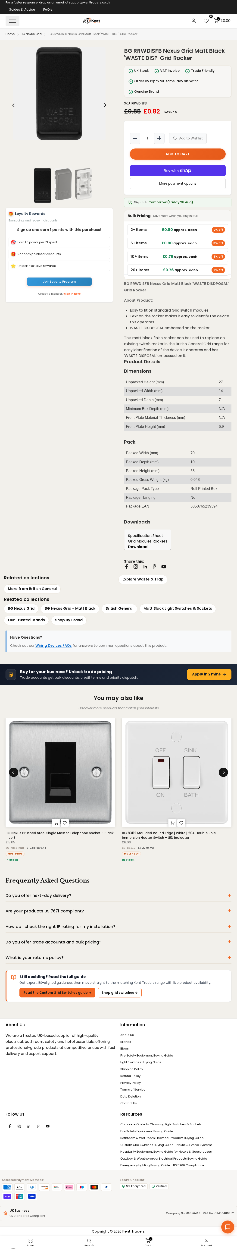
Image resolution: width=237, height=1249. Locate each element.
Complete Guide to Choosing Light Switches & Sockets (161, 1124)
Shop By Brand (69, 620)
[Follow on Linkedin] (145, 566)
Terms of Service (133, 1089)
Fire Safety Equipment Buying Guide (146, 1055)
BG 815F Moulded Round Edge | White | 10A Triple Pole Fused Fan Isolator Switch (175, 835)
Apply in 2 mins (206, 674)
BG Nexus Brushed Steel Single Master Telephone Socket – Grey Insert (59, 835)
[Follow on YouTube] (163, 566)
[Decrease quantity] (135, 138)
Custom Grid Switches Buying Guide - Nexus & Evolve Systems (166, 1145)
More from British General (32, 588)
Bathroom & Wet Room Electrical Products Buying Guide (162, 1138)
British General (119, 608)
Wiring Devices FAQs (53, 645)
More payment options (177, 183)
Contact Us (128, 1103)
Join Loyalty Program (59, 281)
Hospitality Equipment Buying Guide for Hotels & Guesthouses (166, 1151)
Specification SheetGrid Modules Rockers (147, 541)
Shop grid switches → (120, 992)
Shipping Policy (131, 1069)
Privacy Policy (130, 1083)
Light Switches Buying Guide (141, 1062)
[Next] (104, 105)
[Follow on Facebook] (126, 566)
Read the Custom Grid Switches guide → (57, 992)
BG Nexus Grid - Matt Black (70, 608)
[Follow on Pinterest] (154, 566)
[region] (59, 105)
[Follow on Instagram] (136, 566)
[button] (59, 93)
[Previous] (13, 105)
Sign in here (72, 294)
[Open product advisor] (227, 1227)
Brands (125, 1042)
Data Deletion (130, 1096)
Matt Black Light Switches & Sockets (177, 608)
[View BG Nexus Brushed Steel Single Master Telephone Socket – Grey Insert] (60, 772)
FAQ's (47, 9)
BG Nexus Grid (31, 34)
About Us (127, 1035)
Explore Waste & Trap (142, 579)
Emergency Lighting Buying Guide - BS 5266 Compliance (162, 1165)
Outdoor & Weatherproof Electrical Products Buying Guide (163, 1158)
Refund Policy (130, 1076)
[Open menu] (12, 21)
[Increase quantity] (159, 138)
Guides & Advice (22, 9)
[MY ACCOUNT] (194, 21)
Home (10, 34)
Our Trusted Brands (26, 620)
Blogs (124, 1048)
